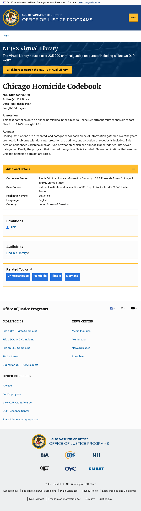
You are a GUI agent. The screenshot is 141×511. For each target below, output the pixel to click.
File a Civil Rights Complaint (20, 331)
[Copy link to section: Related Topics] (30, 269)
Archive (7, 385)
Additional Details (18, 169)
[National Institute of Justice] (96, 458)
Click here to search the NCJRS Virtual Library (37, 69)
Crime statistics (18, 275)
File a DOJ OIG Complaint (18, 339)
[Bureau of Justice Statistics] (70, 460)
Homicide (40, 275)
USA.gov (90, 499)
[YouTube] (134, 310)
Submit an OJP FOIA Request (20, 364)
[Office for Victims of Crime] (70, 471)
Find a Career (11, 356)
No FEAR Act (36, 499)
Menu (133, 17)
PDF (13, 227)
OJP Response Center (16, 411)
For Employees (12, 394)
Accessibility (10, 490)
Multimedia (79, 339)
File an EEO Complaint (16, 348)
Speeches (78, 356)
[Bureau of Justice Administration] (45, 457)
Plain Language (69, 490)
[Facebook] (114, 310)
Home (6, 35)
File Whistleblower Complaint (39, 490)
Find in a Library (16, 253)
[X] (124, 310)
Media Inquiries (81, 331)
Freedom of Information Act (64, 499)
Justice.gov (105, 499)
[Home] (57, 17)
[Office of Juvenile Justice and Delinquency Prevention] (44, 472)
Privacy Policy (90, 490)
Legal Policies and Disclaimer (119, 490)
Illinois (56, 275)
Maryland (72, 275)
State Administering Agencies (20, 419)
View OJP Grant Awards (17, 402)
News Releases (81, 348)
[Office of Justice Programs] (11, 17)
